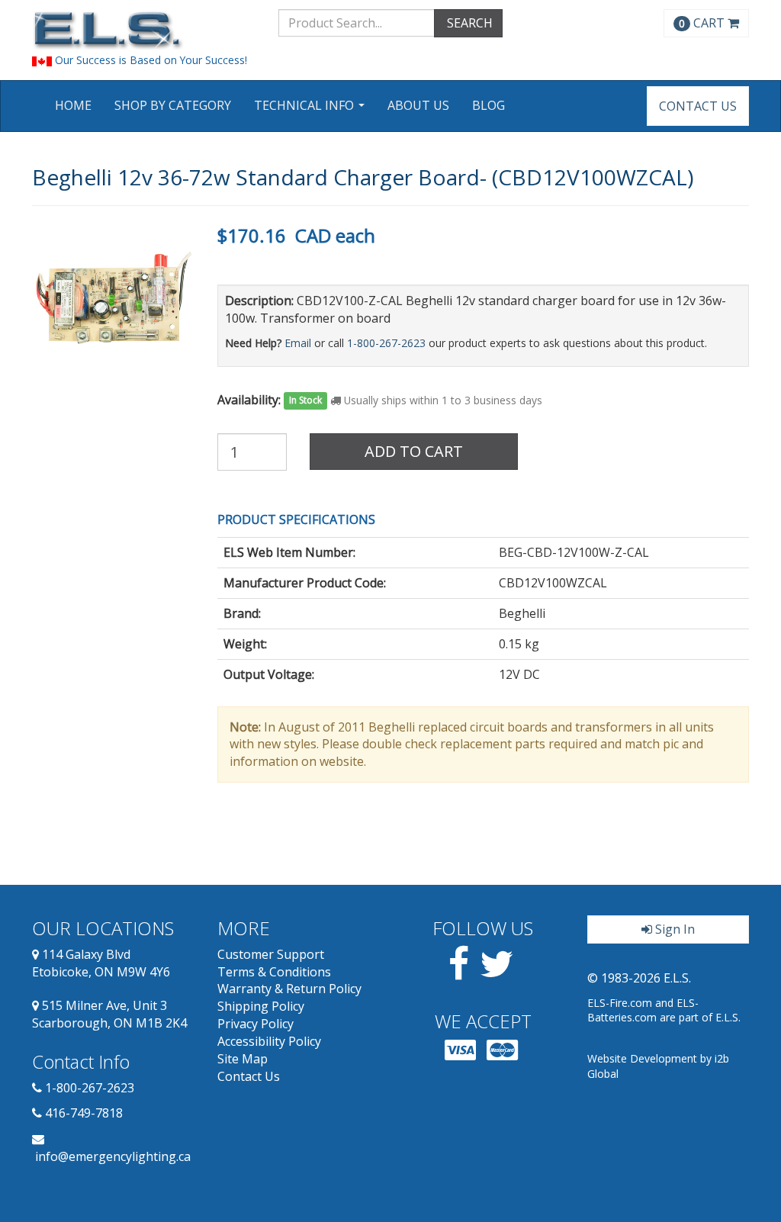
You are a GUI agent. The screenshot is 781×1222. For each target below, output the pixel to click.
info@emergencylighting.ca (113, 1156)
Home (73, 105)
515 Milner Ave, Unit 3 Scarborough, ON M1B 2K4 (109, 1014)
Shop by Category (172, 105)
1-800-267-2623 (386, 343)
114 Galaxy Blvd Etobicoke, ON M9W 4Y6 (101, 963)
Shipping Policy (260, 1006)
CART (703, 22)
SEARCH (468, 22)
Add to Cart (414, 451)
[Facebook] (458, 972)
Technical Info (311, 110)
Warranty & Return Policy (289, 988)
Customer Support (270, 954)
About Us (418, 105)
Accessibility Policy (269, 1041)
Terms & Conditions (274, 971)
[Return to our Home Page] (144, 30)
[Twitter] (497, 972)
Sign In (673, 929)
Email (297, 343)
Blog (488, 105)
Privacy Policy (255, 1023)
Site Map (242, 1058)
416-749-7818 (84, 1113)
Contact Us (698, 106)
